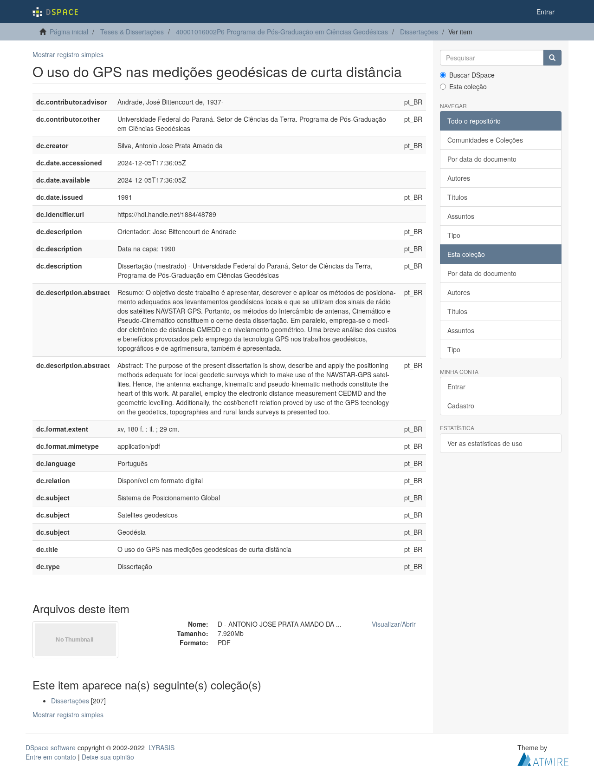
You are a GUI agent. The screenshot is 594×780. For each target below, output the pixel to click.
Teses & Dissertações (132, 31)
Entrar (456, 386)
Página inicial (69, 31)
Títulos (457, 197)
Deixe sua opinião (108, 756)
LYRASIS (161, 747)
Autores (458, 178)
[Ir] (552, 58)
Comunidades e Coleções (485, 139)
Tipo (453, 235)
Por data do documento (482, 159)
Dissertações (419, 31)
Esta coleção (468, 86)
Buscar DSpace (472, 74)
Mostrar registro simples (67, 54)
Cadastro (460, 405)
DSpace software (51, 747)
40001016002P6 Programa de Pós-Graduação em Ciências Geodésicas (282, 31)
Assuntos (460, 216)
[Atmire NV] (542, 757)
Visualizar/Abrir (394, 624)
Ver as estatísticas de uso (485, 443)
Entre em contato (51, 756)
